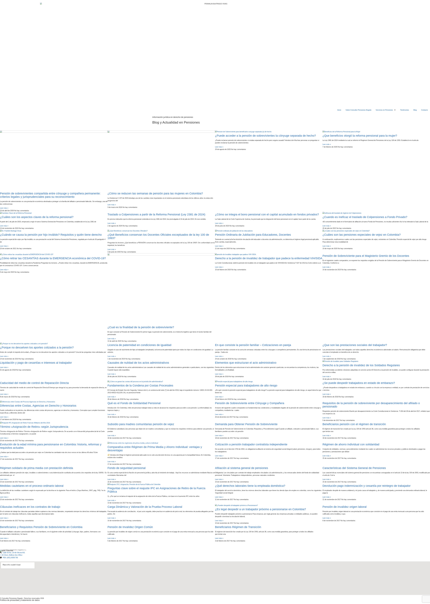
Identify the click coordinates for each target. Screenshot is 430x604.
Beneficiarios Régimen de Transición (238, 527)
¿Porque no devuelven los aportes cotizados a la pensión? (37, 347)
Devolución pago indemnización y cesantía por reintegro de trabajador (366, 485)
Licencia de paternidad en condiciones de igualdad (139, 345)
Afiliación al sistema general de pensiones (241, 468)
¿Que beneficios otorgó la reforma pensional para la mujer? (359, 135)
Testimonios (404, 110)
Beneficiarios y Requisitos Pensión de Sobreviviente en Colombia (41, 527)
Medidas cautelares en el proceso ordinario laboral (31, 485)
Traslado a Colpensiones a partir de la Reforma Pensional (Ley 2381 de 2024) (156, 214)
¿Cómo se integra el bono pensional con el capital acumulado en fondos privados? (267, 214)
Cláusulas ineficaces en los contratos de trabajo (30, 506)
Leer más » (4, 208)
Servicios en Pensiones (384, 110)
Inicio (339, 110)
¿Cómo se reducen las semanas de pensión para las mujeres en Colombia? (155, 193)
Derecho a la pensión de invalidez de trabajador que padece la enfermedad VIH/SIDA (268, 258)
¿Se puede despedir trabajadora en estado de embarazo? (358, 382)
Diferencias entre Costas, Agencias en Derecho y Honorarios (38, 405)
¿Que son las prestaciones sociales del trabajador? (354, 345)
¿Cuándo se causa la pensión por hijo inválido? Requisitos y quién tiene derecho (51, 234)
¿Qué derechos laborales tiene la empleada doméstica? (250, 485)
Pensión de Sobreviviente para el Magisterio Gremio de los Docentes (365, 255)
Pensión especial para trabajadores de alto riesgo (246, 385)
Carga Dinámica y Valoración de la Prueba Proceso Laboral (145, 506)
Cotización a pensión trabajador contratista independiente (251, 444)
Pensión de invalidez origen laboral (344, 506)
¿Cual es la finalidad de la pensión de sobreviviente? (141, 327)
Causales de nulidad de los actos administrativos (138, 362)
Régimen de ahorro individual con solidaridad (350, 444)
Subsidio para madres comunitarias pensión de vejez (141, 424)
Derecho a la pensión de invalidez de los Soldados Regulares (361, 365)
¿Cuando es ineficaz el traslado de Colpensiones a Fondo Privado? (364, 217)
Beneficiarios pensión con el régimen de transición (354, 424)
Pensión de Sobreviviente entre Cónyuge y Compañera (249, 403)
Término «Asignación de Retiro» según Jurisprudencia (34, 426)
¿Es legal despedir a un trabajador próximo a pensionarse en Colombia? (260, 509)
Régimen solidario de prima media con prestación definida (36, 468)
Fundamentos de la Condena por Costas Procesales (140, 385)
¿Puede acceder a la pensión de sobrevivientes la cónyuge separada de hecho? (265, 135)
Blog (415, 110)
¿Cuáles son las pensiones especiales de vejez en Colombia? (361, 234)
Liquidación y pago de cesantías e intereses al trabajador (36, 362)
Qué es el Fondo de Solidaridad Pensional (134, 403)
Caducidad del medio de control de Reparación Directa (34, 382)
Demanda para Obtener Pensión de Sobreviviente (246, 424)
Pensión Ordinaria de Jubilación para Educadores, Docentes (253, 234)
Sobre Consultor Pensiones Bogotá (358, 110)
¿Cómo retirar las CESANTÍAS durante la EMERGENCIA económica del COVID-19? (53, 258)
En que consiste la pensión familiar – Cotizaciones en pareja (253, 345)
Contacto (424, 110)
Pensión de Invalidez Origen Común (130, 527)
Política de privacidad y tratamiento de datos (20, 600)
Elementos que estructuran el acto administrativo (245, 362)
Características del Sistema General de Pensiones (354, 468)
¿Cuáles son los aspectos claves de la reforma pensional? (36, 217)
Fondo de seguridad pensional (127, 468)
